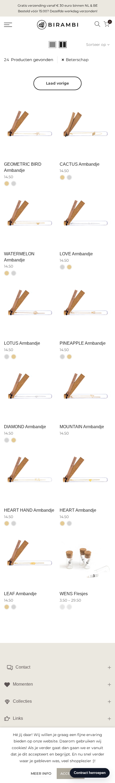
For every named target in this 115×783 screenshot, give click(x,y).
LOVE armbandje (76, 254)
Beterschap (77, 59)
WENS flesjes (74, 593)
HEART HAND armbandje (29, 510)
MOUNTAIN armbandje (82, 426)
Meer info (41, 773)
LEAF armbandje (20, 593)
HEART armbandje (78, 510)
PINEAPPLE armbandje (83, 343)
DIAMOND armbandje (25, 426)
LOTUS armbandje (22, 343)
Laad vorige (57, 83)
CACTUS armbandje (79, 164)
